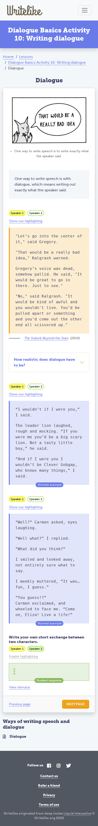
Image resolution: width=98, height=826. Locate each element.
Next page (76, 704)
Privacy (49, 795)
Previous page (19, 704)
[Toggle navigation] (84, 10)
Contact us (49, 776)
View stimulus (19, 687)
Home (8, 56)
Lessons (26, 56)
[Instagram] (58, 766)
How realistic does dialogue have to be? (44, 362)
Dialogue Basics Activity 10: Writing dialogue (47, 62)
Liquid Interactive (77, 813)
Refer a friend (49, 786)
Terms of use (49, 805)
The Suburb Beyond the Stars (46, 338)
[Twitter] (68, 766)
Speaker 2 (35, 213)
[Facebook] (49, 766)
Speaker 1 (17, 213)
